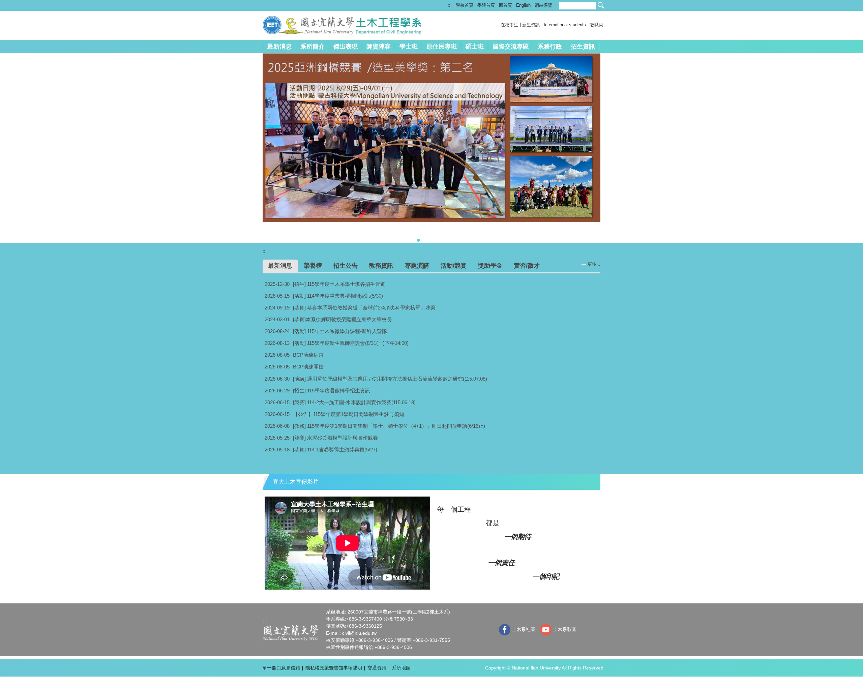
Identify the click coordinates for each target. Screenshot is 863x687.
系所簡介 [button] (312, 46)
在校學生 (509, 24)
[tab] (396, 240)
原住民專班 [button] (441, 46)
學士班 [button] (408, 46)
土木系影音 (564, 629)
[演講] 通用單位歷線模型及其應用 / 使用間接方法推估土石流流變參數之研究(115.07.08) (390, 379)
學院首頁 (486, 5)
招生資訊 (583, 46)
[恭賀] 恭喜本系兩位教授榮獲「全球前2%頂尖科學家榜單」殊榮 (364, 307)
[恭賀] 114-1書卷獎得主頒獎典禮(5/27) (335, 449)
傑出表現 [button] (345, 46)
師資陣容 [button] (378, 46)
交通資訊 (376, 667)
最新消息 (279, 46)
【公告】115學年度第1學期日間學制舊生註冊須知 (348, 414)
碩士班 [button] (475, 46)
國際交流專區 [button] (511, 46)
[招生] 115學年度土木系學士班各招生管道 (339, 284)
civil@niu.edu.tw (359, 633)
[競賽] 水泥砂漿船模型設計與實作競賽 (335, 438)
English (523, 5)
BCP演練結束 (308, 355)
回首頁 (505, 5)
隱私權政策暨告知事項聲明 (333, 667)
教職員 (596, 24)
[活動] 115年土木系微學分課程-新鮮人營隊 (340, 331)
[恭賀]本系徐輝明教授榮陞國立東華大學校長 (342, 319)
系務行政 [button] (550, 46)
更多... (594, 264)
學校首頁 (464, 5)
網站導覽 (543, 5)
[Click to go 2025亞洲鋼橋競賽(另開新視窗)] (431, 137)
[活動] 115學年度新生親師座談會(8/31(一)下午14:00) (351, 343)
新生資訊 (531, 24)
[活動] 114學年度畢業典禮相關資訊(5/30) (338, 296)
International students (565, 24)
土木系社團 (522, 629)
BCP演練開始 (308, 366)
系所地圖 (401, 667)
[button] (271, 148)
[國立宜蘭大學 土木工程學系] (351, 24)
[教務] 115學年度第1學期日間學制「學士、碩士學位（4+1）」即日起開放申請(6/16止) (389, 426)
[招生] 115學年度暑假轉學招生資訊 (331, 390)
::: (450, 5)
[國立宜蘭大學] (291, 632)
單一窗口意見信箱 (281, 667)
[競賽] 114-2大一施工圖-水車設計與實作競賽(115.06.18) (354, 402)
